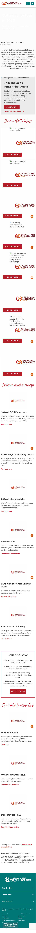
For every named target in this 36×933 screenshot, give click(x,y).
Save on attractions (8, 597)
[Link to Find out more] (18, 142)
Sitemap (20, 918)
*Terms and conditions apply (14, 111)
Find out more (6, 424)
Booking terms (22, 916)
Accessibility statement (24, 914)
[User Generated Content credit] (32, 216)
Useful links (6, 895)
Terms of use (5, 916)
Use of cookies (5, 914)
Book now (5, 745)
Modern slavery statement (8, 920)
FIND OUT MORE (18, 692)
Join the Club (7, 888)
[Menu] (32, 3)
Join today (12, 107)
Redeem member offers (10, 554)
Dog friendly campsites (10, 827)
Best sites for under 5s (10, 785)
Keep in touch (7, 901)
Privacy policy (5, 918)
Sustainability (21, 920)
